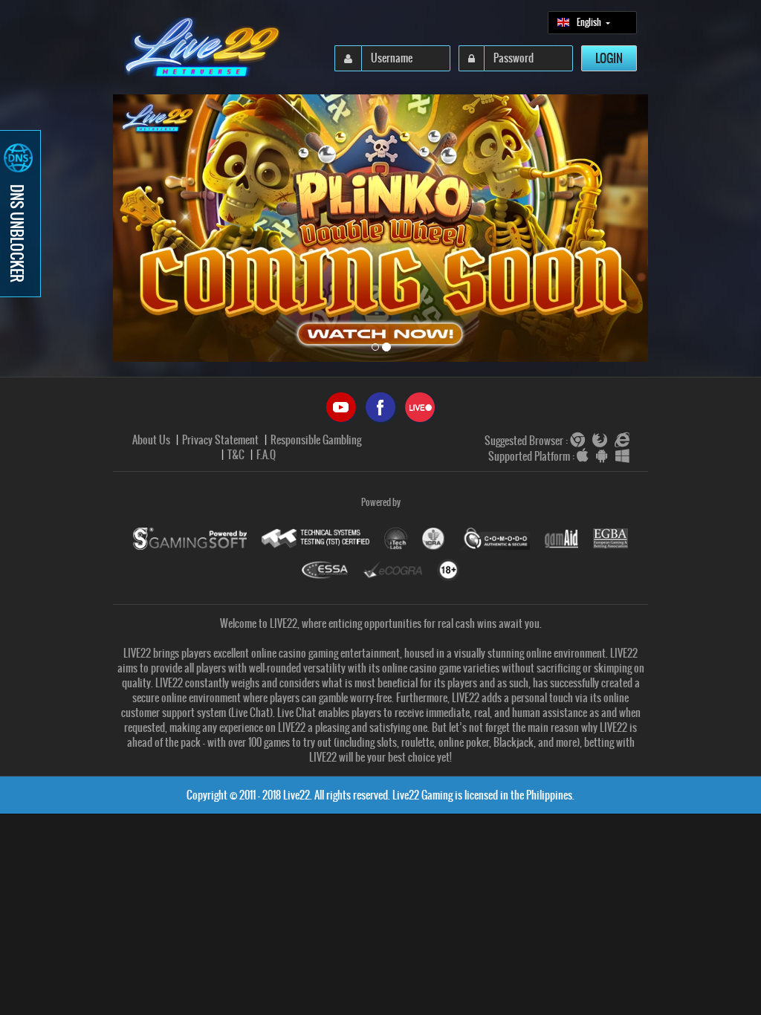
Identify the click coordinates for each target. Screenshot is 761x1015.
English (590, 22)
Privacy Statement (220, 440)
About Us (151, 440)
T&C (236, 455)
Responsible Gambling (316, 440)
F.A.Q (266, 455)
